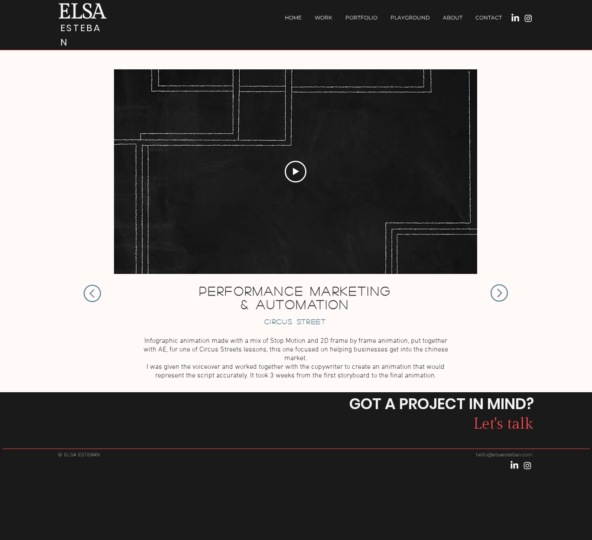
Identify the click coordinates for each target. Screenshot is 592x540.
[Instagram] (528, 18)
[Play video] (295, 171)
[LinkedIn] (515, 18)
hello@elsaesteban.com (504, 455)
